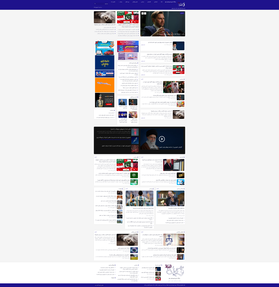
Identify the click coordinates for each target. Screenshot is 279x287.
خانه (161, 2)
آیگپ (169, 280)
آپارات (172, 280)
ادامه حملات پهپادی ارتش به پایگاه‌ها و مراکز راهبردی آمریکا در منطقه (127, 35)
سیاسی (142, 2)
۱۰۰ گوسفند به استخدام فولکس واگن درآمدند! (105, 29)
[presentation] (145, 13)
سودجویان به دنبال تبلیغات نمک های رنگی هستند (104, 31)
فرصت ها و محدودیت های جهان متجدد (106, 115)
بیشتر (121, 2)
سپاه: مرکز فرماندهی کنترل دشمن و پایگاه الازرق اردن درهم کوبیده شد (127, 33)
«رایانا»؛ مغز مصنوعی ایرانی (109, 27)
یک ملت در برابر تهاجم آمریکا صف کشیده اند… (105, 117)
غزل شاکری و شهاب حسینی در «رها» (130, 87)
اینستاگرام (176, 280)
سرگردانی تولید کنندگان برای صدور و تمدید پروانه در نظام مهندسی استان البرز (128, 66)
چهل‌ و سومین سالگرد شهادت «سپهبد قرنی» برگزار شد (129, 74)
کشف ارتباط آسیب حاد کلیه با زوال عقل (129, 92)
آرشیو (142, 79)
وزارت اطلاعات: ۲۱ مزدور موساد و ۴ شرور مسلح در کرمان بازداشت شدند (127, 29)
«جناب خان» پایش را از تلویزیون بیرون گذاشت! (174, 222)
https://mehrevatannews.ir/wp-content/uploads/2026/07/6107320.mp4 (114, 138)
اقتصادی (149, 2)
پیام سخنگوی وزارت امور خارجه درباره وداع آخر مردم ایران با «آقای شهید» (127, 31)
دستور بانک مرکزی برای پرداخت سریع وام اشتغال (128, 90)
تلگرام (180, 280)
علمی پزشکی (135, 2)
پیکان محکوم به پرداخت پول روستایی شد (129, 85)
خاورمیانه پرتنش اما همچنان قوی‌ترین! (176, 218)
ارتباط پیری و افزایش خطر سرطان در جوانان (105, 33)
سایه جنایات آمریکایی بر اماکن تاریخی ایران (175, 220)
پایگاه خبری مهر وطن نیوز (170, 2)
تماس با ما (113, 2)
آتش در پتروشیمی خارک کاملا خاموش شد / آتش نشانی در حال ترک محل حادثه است (129, 80)
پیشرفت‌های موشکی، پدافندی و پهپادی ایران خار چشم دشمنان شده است (128, 70)
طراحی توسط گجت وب (99, 285)
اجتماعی (155, 2)
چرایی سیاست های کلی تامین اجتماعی (130, 83)
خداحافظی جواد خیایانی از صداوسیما (107, 267)
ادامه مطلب (143, 44)
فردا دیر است (111, 113)
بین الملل (127, 2)
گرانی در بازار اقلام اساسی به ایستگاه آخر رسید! (128, 77)
